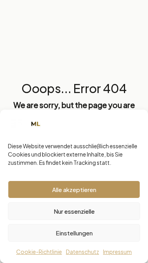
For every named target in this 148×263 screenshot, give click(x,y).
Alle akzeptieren (74, 189)
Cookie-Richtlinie (39, 251)
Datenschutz (82, 251)
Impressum (117, 251)
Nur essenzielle (74, 211)
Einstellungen (74, 233)
